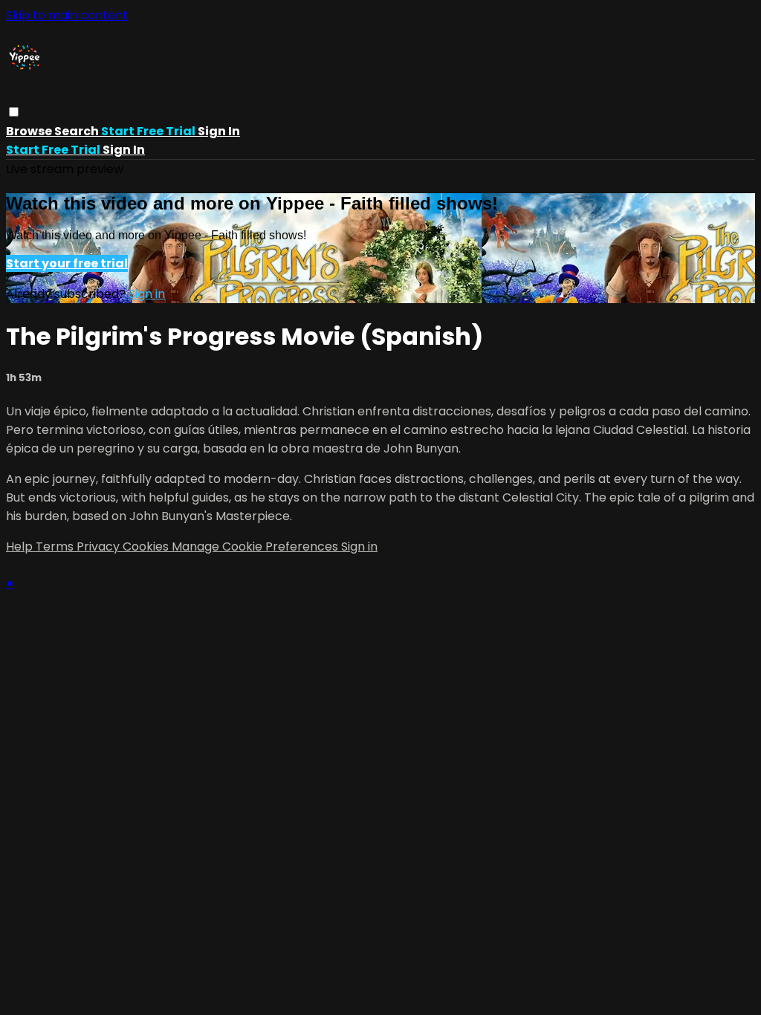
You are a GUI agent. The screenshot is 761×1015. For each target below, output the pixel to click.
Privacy (100, 546)
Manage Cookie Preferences (256, 546)
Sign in (219, 131)
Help (21, 546)
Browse (30, 131)
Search (77, 131)
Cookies (147, 546)
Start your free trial (67, 263)
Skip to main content (67, 15)
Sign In (124, 149)
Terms (56, 546)
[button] (14, 112)
